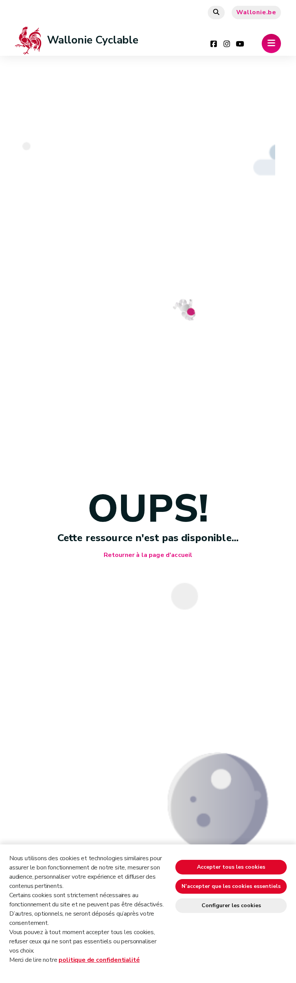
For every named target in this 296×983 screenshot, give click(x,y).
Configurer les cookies (231, 905)
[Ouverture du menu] (271, 43)
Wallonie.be (256, 12)
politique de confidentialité (99, 960)
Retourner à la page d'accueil (148, 555)
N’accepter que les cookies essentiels (231, 886)
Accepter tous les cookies (231, 867)
